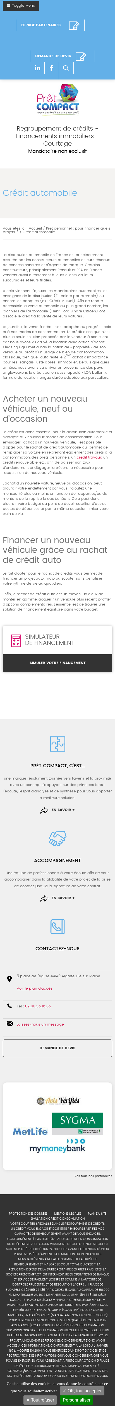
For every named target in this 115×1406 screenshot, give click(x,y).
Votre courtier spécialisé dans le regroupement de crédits (57, 1223)
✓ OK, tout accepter (82, 1390)
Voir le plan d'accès (34, 988)
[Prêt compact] (57, 100)
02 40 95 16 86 (38, 1006)
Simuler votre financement (58, 663)
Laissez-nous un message (40, 1024)
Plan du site (97, 1213)
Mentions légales (67, 1213)
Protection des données (28, 1213)
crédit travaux (89, 457)
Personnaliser (76, 1400)
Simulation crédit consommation (57, 1218)
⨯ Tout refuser (40, 1400)
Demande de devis (57, 1048)
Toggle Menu (23, 6)
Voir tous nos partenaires (93, 1176)
